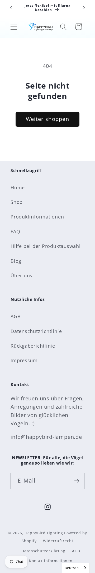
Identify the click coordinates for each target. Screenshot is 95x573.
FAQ (15, 231)
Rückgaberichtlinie (33, 346)
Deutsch (72, 567)
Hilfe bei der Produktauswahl (46, 246)
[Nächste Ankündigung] (84, 8)
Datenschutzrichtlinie (36, 331)
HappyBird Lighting (44, 532)
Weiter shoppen (47, 119)
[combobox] (76, 568)
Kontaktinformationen (51, 560)
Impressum (24, 360)
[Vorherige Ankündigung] (11, 8)
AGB (16, 316)
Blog (16, 261)
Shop (17, 202)
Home (18, 187)
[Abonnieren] (76, 481)
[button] (13, 26)
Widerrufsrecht (58, 540)
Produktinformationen (37, 216)
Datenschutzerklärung (43, 550)
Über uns (21, 275)
